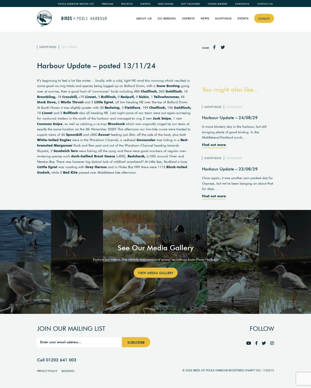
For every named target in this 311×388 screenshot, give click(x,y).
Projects (127, 4)
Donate (264, 18)
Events (243, 18)
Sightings (223, 18)
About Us (144, 18)
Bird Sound (165, 4)
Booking (68, 371)
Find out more (214, 145)
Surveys (145, 4)
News (205, 18)
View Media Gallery (155, 273)
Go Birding (167, 18)
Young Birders (217, 4)
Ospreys (188, 18)
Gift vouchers (190, 4)
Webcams (107, 4)
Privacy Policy (47, 371)
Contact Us (265, 4)
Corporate (242, 4)
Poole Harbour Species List (76, 4)
